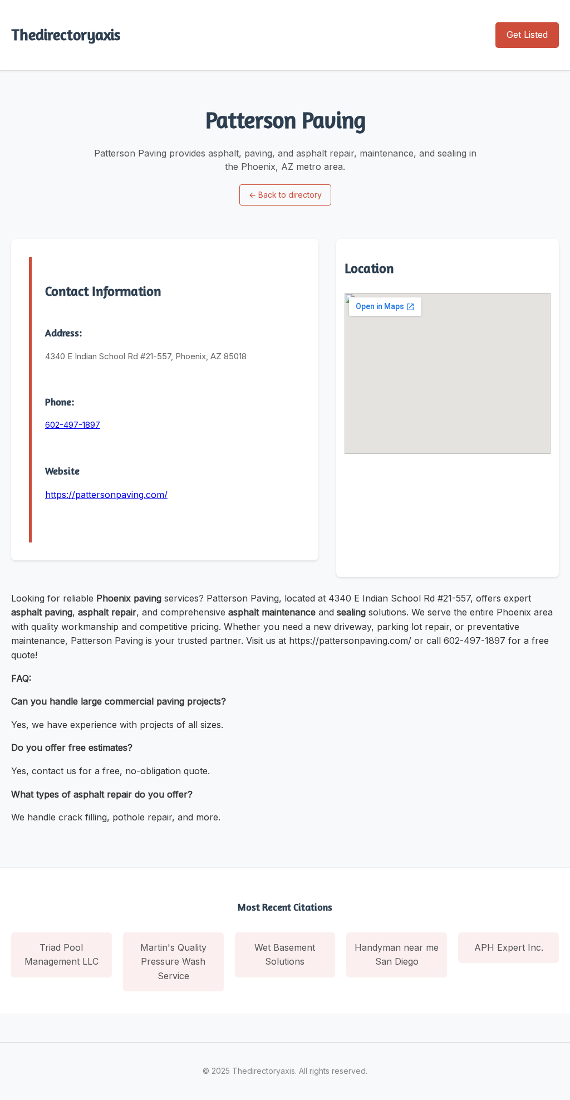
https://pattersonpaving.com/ (106, 494)
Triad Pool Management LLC (61, 954)
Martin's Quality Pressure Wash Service (173, 961)
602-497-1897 (72, 424)
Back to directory (285, 194)
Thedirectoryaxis (65, 34)
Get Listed (527, 34)
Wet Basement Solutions (284, 954)
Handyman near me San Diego (397, 954)
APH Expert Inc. (508, 947)
